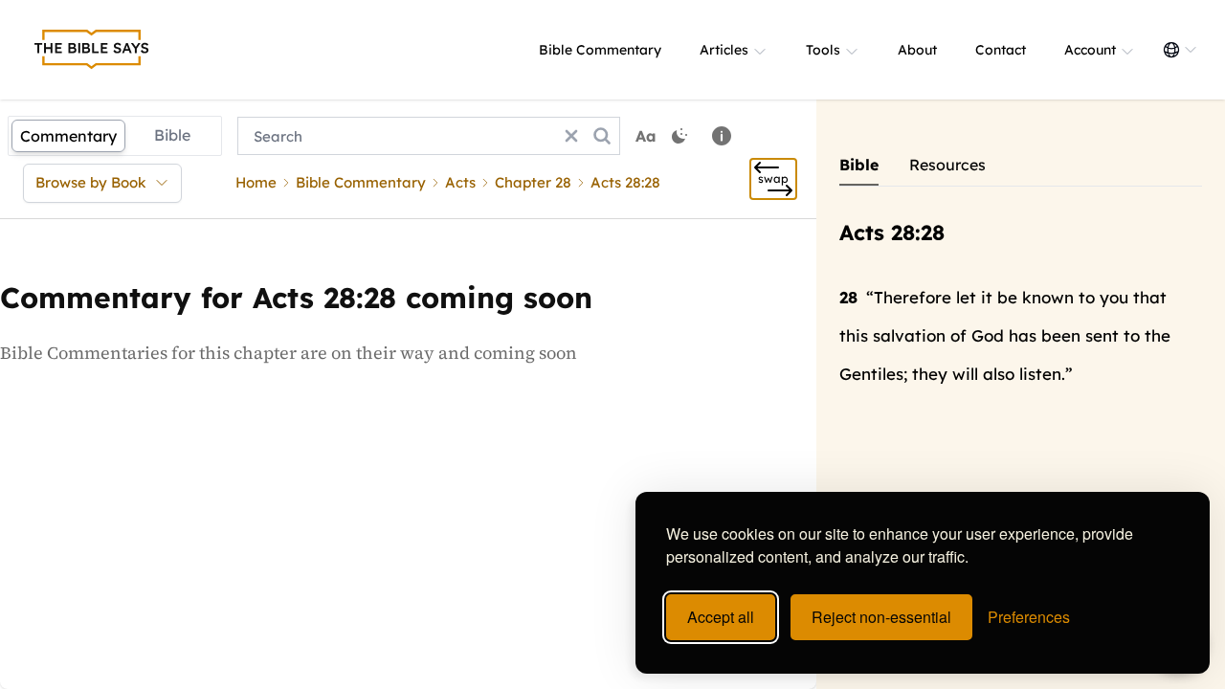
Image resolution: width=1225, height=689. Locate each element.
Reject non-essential (881, 617)
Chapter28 (533, 182)
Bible (172, 134)
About (917, 49)
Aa (646, 135)
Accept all (720, 617)
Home (256, 182)
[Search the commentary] (602, 135)
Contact (1000, 49)
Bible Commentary (600, 49)
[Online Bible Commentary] (91, 49)
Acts (460, 182)
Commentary (68, 135)
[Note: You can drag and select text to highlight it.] (721, 136)
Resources (947, 164)
